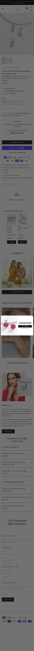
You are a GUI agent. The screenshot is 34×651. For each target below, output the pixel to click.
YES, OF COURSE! (25, 326)
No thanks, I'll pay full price (25, 328)
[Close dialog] (32, 316)
